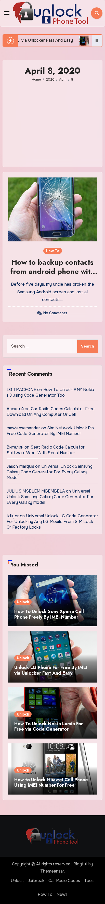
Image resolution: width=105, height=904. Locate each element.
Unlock (23, 602)
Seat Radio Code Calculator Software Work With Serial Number (46, 449)
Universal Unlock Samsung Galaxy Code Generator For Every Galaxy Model (50, 472)
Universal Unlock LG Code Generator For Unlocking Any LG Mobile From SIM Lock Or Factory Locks (52, 521)
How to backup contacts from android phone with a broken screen (52, 271)
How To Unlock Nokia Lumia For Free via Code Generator (48, 726)
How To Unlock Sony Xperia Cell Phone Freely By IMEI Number (49, 614)
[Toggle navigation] (7, 13)
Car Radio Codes (64, 880)
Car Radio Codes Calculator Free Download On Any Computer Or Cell (51, 411)
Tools (89, 880)
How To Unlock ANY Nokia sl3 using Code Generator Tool (50, 392)
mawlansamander (23, 428)
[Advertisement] (53, 121)
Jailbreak (36, 880)
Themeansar (52, 871)
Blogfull (80, 864)
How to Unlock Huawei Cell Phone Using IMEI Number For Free (51, 782)
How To (52, 251)
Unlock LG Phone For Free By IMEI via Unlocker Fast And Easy (50, 670)
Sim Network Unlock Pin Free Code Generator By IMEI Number (50, 430)
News (62, 894)
